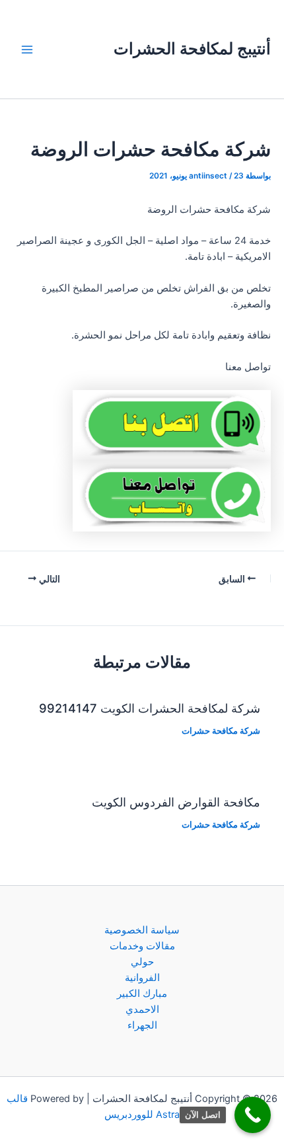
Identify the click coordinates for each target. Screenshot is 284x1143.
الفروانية (142, 978)
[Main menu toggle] (27, 49)
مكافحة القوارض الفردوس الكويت (176, 802)
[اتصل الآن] (252, 1115)
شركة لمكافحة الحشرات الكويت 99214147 (149, 708)
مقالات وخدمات (142, 946)
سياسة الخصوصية (142, 930)
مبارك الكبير (142, 994)
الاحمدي (142, 1009)
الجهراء (142, 1025)
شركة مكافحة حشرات (221, 731)
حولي (142, 962)
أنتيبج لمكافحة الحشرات (192, 48)
